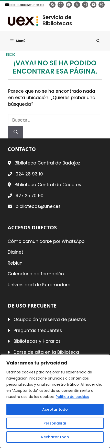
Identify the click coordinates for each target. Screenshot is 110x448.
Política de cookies (72, 396)
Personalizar (55, 423)
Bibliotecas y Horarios (37, 341)
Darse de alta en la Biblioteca (46, 352)
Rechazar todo (55, 437)
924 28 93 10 (29, 174)
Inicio (10, 55)
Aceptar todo (55, 409)
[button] (98, 41)
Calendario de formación (36, 274)
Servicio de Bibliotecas (57, 20)
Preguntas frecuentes (38, 330)
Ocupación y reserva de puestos (50, 319)
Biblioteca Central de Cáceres (48, 185)
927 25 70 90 (29, 196)
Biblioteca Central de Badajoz (47, 163)
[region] (55, 401)
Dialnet (15, 252)
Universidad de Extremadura (39, 285)
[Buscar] (15, 132)
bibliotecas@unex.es (26, 4)
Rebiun (15, 263)
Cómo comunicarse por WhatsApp (46, 241)
